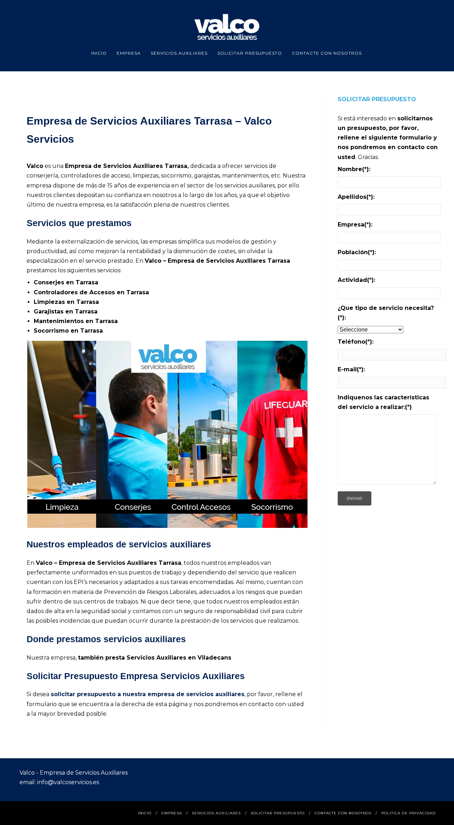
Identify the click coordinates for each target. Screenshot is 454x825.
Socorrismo (52, 330)
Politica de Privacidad (408, 813)
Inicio (99, 53)
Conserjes (49, 282)
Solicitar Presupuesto (249, 53)
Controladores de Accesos (74, 292)
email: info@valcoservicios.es (59, 782)
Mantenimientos (59, 321)
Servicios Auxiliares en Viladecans (179, 657)
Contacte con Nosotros (327, 53)
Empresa (129, 53)
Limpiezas (49, 302)
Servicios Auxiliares (179, 53)
